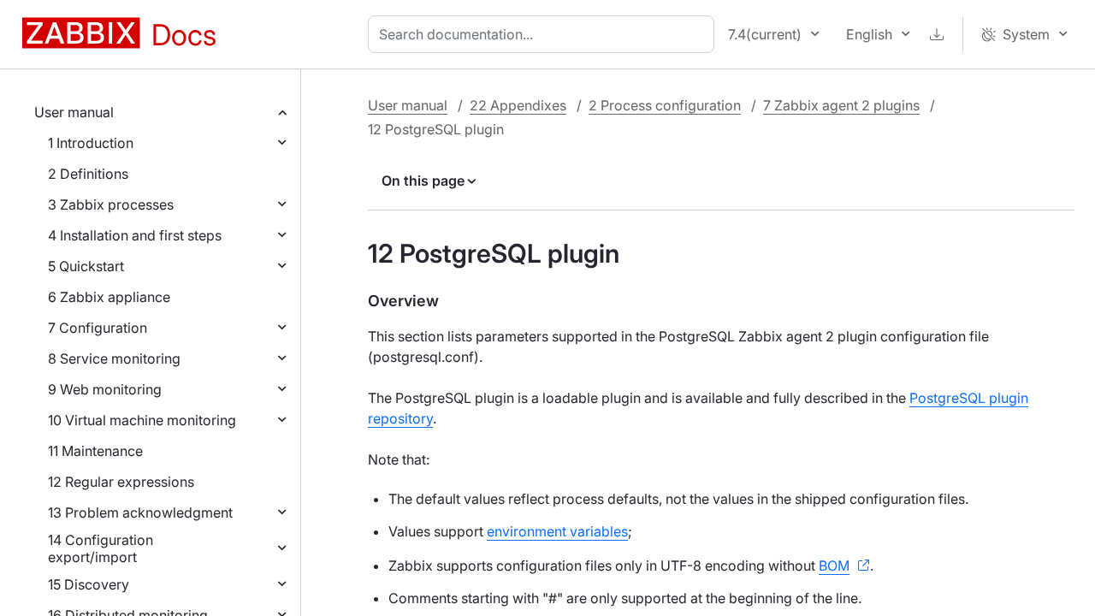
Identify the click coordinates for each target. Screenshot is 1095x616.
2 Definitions (88, 173)
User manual (74, 112)
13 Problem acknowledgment (140, 512)
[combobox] (544, 34)
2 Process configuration (665, 105)
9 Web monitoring (105, 389)
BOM (834, 565)
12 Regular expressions (121, 481)
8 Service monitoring (114, 358)
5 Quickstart (86, 266)
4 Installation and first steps (135, 235)
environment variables (557, 531)
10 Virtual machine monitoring (142, 420)
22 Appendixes (518, 105)
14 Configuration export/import (100, 548)
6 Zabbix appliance (109, 296)
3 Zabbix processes (111, 204)
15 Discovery (88, 584)
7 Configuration (97, 327)
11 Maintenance (95, 450)
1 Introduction (90, 142)
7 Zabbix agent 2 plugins (841, 105)
